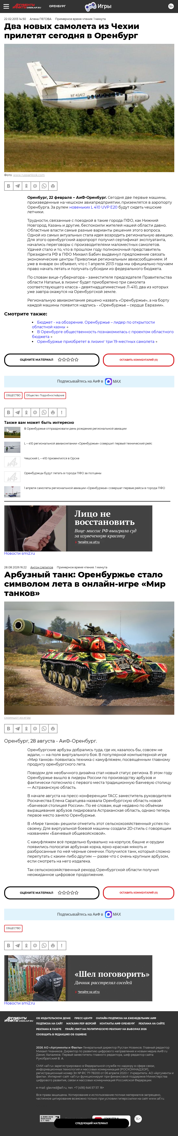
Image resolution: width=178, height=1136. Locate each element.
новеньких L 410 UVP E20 (93, 207)
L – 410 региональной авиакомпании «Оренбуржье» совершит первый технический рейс (88, 443)
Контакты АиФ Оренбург (117, 1023)
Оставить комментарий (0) (139, 359)
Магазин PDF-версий (81, 1023)
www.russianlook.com (29, 175)
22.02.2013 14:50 (15, 19)
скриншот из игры (17, 717)
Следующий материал (91, 1123)
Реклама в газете (48, 1029)
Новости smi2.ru (19, 553)
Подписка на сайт (49, 1023)
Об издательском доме (53, 1018)
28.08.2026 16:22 (15, 567)
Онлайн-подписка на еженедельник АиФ (126, 1018)
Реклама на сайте (152, 1023)
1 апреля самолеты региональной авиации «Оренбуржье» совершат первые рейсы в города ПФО (94, 488)
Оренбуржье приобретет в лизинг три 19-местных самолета (95, 341)
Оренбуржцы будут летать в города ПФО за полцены (62, 473)
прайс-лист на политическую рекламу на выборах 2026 (105, 1029)
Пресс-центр (83, 1018)
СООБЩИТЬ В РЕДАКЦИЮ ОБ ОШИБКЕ (61, 1034)
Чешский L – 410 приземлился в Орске (51, 458)
